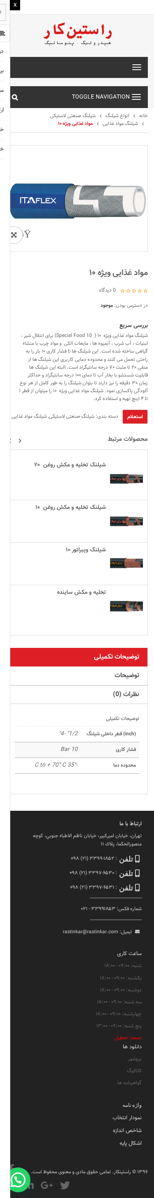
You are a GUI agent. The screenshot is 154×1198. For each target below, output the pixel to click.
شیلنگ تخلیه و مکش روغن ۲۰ (70, 465)
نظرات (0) (126, 695)
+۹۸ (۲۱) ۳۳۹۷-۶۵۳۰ (91, 873)
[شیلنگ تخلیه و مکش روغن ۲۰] (126, 478)
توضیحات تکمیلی (116, 657)
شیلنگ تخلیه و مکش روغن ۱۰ (70, 507)
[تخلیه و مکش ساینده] (126, 606)
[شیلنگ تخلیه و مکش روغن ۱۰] (126, 521)
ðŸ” (23, 235)
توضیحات (127, 676)
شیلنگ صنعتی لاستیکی (73, 116)
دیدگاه (107, 290)
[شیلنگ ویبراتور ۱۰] (126, 563)
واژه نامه (132, 1105)
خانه (143, 116)
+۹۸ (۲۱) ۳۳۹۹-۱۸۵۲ (92, 858)
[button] (20, 440)
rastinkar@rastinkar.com (90, 932)
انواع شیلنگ (117, 116)
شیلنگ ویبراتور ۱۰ (86, 550)
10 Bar (69, 749)
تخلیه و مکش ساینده (81, 592)
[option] (77, 199)
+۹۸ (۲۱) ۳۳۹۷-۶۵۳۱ (92, 887)
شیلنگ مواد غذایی (120, 123)
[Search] (15, 97)
